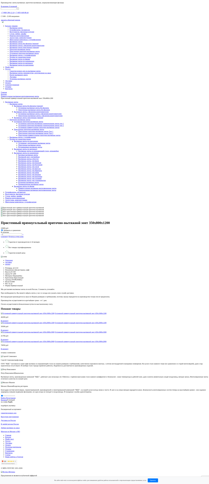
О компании (9, 451)
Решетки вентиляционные (19, 36)
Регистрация (10, 398)
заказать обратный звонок (10, 20)
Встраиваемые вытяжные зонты (30, 147)
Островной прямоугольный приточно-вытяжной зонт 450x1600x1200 (80, 313)
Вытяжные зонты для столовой (29, 178)
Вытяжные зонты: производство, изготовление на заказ (30, 73)
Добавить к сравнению (12, 230)
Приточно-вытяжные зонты (20, 120)
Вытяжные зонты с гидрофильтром (23, 137)
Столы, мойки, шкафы (18, 34)
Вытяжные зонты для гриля (28, 167)
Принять (153, 480)
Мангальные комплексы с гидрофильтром (25, 40)
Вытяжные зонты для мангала (29, 169)
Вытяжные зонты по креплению (22, 65)
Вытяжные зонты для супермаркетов (32, 180)
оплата (7, 264)
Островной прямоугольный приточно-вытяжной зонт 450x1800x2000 (80, 341)
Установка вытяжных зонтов (20, 79)
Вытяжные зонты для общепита (30, 171)
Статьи (7, 455)
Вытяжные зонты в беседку (28, 159)
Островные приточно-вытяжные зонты (24, 53)
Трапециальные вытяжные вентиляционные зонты (37, 190)
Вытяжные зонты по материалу (21, 63)
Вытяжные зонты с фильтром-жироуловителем (27, 45)
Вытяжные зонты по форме (20, 59)
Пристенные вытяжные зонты (29, 145)
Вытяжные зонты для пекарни (29, 174)
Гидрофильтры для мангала (20, 30)
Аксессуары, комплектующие (21, 38)
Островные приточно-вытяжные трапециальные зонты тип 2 (41, 125)
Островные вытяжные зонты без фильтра (33, 108)
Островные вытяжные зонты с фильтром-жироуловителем (40, 114)
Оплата (8, 83)
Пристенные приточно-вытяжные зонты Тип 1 (35, 131)
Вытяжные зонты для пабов (28, 173)
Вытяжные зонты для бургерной (30, 165)
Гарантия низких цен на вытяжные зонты (25, 71)
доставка (8, 262)
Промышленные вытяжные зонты (31, 184)
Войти (3, 398)
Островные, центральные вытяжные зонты (34, 143)
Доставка (13, 77)
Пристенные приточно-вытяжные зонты (25, 51)
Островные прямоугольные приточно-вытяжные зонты (38, 127)
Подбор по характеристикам (20, 139)
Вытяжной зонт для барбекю (29, 157)
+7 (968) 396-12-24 (7, 13)
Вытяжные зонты (16, 28)
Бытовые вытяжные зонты (28, 155)
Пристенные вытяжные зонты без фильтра (34, 110)
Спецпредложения (12, 85)
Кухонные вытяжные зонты (28, 182)
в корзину (4, 236)
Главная (8, 435)
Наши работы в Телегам (14, 457)
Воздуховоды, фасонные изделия (22, 32)
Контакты (9, 89)
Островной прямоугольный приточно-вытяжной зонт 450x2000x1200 (80, 323)
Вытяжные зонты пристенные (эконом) (24, 47)
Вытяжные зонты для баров (28, 161)
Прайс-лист (9, 67)
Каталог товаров (11, 26)
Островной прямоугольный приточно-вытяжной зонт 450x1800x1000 (80, 332)
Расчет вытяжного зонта (19, 75)
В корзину (4, 321)
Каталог (8, 437)
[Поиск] (18, 8)
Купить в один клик (16, 236)
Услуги (7, 69)
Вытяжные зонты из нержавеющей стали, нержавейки (38, 151)
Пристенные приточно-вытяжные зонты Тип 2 (35, 133)
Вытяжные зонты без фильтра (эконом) (24, 43)
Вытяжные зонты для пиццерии (30, 176)
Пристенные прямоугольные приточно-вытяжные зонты (39, 135)
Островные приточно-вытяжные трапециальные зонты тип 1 (41, 123)
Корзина (4, 400)
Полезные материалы (13, 447)
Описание (9, 260)
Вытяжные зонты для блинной (29, 163)
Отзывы (8, 87)
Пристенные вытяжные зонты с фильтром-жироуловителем (40, 116)
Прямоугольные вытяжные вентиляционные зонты (37, 188)
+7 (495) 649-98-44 (22, 13)
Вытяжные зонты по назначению (22, 61)
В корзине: (9, 6)
